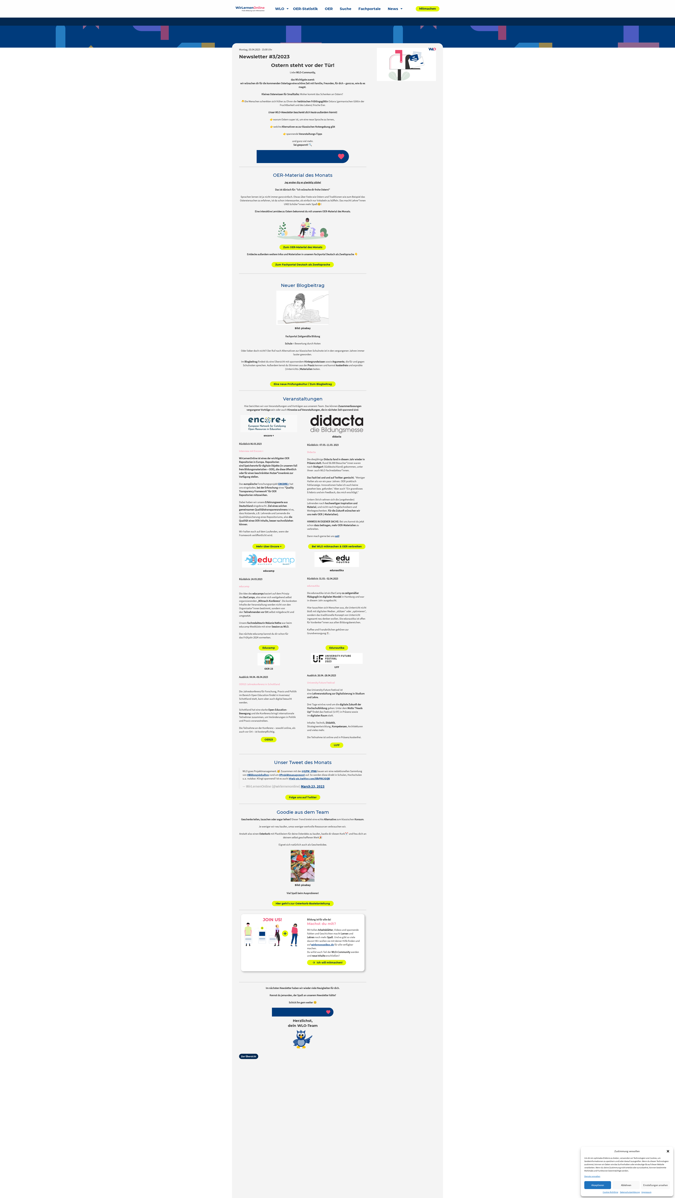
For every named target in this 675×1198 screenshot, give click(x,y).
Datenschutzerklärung (630, 1192)
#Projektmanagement (292, 774)
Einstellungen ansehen (655, 1185)
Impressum (646, 1192)
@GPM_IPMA (309, 771)
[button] (668, 1151)
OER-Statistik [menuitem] (305, 9)
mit (337, 536)
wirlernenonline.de (322, 944)
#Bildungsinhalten (258, 774)
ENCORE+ (283, 483)
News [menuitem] (393, 9)
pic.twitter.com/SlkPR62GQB (313, 778)
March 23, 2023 (312, 786)
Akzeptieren (597, 1185)
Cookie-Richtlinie (610, 1192)
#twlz (292, 778)
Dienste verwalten (592, 1176)
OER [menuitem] (329, 9)
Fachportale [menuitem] (369, 9)
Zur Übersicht (248, 1056)
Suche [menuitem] (345, 9)
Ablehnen (626, 1185)
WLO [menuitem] (279, 9)
